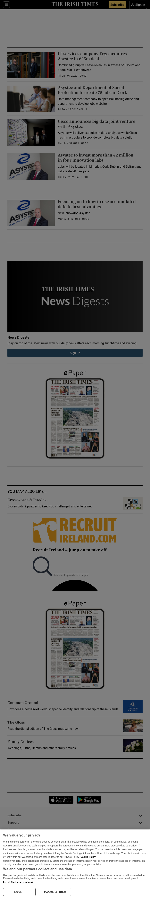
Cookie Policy (88, 856)
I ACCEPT (19, 892)
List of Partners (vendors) (18, 882)
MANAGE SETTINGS (55, 892)
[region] (75, 864)
